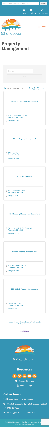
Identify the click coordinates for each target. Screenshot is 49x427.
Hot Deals (35, 322)
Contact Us (27, 324)
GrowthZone (30, 424)
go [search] (25, 77)
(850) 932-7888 (13, 408)
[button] (4, 88)
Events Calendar (25, 322)
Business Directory (13, 322)
